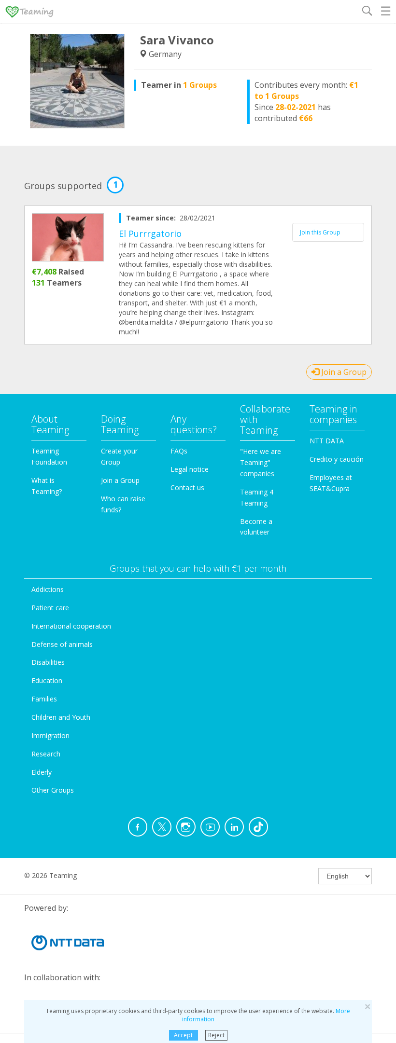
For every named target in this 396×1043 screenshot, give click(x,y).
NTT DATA (327, 440)
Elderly (41, 772)
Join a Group (343, 372)
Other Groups (52, 790)
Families (44, 698)
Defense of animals (62, 644)
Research (45, 753)
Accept (183, 1035)
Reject (216, 1035)
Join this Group (320, 232)
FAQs (178, 450)
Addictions (47, 589)
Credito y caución (337, 459)
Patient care (50, 607)
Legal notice (189, 469)
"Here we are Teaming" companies (260, 462)
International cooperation (71, 626)
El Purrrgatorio (150, 233)
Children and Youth (60, 717)
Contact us (187, 487)
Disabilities (48, 662)
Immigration (50, 735)
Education (46, 680)
